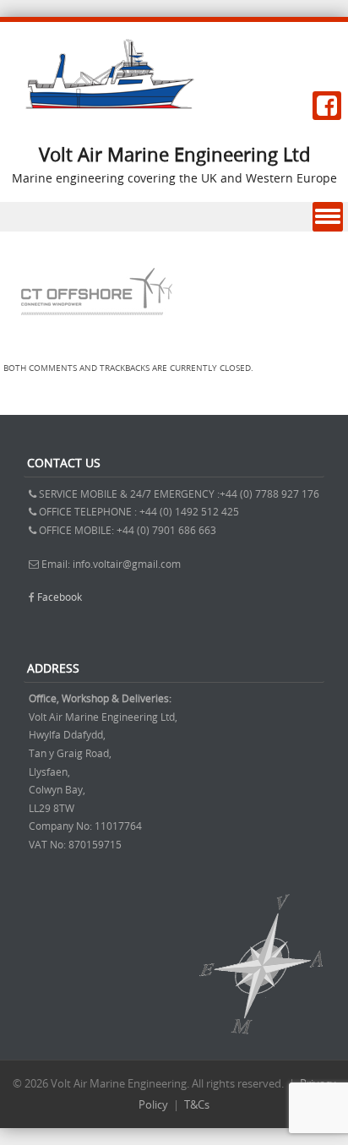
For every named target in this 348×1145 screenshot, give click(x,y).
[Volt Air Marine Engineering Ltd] (109, 104)
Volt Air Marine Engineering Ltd (174, 154)
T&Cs (196, 1104)
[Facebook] (326, 105)
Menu (328, 217)
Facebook (59, 596)
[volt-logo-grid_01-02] (95, 345)
